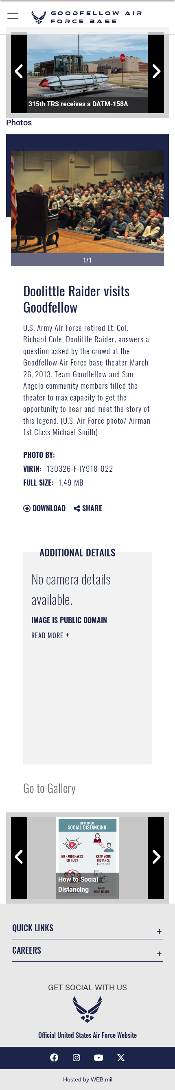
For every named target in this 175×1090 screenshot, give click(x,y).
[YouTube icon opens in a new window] (98, 1058)
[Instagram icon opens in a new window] (76, 1058)
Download (48, 508)
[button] (13, 17)
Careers (26, 950)
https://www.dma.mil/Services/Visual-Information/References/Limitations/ (80, 749)
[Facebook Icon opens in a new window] (54, 1058)
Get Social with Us (87, 987)
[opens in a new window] (121, 1058)
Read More (48, 635)
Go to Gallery (49, 787)
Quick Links (32, 928)
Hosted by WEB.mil (87, 1079)
